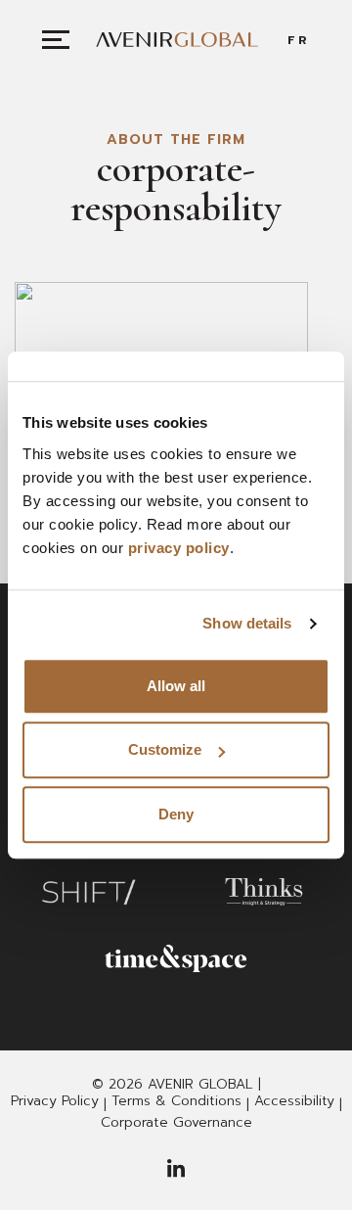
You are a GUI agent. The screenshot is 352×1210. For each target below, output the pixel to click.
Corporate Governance (176, 1123)
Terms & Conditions (176, 1101)
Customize (164, 749)
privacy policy (179, 547)
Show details (246, 623)
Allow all (176, 685)
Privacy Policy (55, 1101)
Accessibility (294, 1101)
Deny (176, 814)
